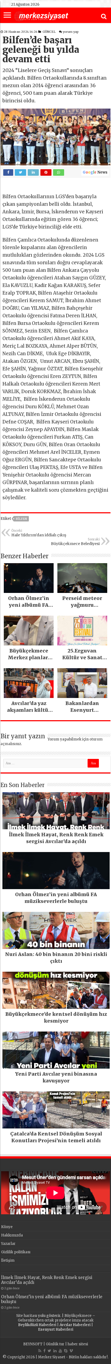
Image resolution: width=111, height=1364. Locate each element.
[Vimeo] (71, 1350)
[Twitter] (49, 1350)
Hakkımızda (12, 1235)
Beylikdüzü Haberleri (37, 1325)
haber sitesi (78, 1344)
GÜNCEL (49, 32)
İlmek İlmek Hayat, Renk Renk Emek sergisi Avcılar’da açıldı (46, 1280)
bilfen (21, 519)
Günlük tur (55, 1344)
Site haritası (26, 1315)
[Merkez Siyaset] (41, 15)
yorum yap (71, 32)
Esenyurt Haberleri (55, 1329)
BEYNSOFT (33, 1344)
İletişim (8, 1260)
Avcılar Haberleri (75, 1325)
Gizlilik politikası (15, 1252)
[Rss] (40, 1350)
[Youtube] (60, 1350)
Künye (7, 1227)
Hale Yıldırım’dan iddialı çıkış (38, 533)
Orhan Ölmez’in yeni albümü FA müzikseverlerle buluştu (51, 1299)
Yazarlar (8, 1243)
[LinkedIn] (55, 1350)
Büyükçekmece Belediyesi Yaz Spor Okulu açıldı (75, 541)
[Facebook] (44, 1350)
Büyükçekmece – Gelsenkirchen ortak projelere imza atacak (56, 1318)
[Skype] (66, 1350)
